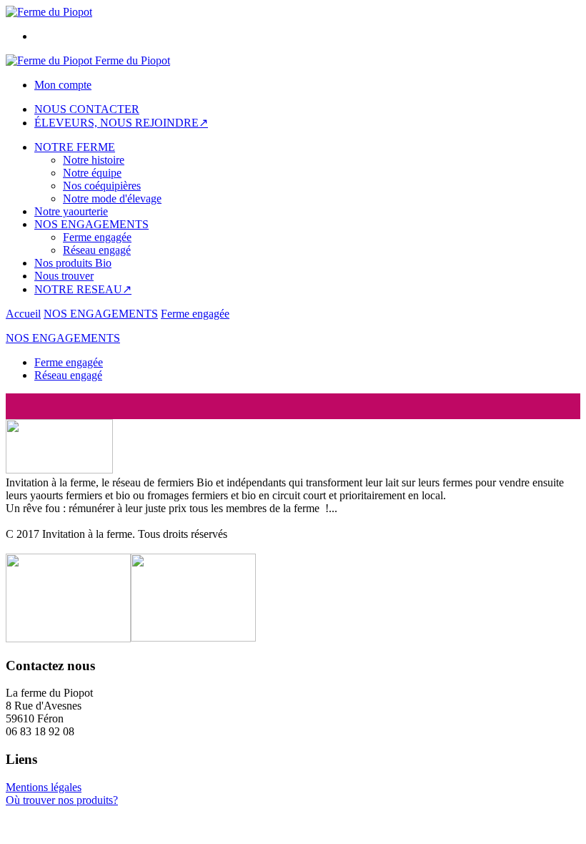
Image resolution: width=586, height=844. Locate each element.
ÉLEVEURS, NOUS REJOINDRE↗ (121, 123)
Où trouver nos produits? (62, 800)
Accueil (23, 314)
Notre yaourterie (71, 211)
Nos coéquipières (102, 186)
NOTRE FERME (74, 147)
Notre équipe (92, 173)
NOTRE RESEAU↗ (82, 289)
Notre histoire (93, 160)
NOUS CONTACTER (86, 109)
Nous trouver (64, 276)
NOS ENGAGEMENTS (91, 224)
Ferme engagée (97, 237)
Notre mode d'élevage (112, 198)
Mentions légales (43, 787)
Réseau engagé (97, 250)
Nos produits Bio (72, 263)
